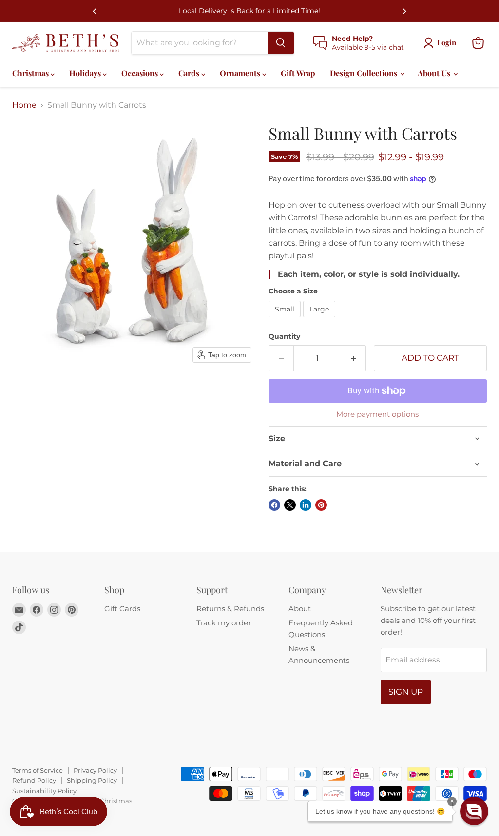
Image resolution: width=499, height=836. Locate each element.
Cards (189, 73)
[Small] (286, 319)
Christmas (31, 73)
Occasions (140, 73)
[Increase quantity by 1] (353, 358)
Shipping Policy (92, 780)
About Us (435, 73)
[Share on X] (290, 505)
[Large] (320, 319)
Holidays (86, 73)
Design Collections (364, 73)
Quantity (284, 336)
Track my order (223, 622)
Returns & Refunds (230, 608)
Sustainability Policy (44, 791)
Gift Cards (122, 608)
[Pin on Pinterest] (321, 505)
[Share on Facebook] (274, 505)
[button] (474, 811)
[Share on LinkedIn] (305, 505)
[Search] (281, 43)
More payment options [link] (377, 414)
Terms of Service (37, 770)
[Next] (404, 11)
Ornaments (241, 73)
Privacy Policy (95, 770)
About (299, 608)
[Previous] (95, 11)
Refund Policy (34, 780)
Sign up (405, 692)
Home (24, 105)
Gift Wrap (298, 73)
